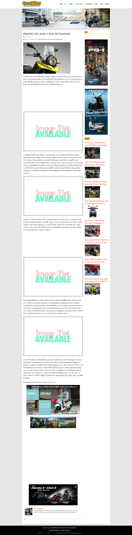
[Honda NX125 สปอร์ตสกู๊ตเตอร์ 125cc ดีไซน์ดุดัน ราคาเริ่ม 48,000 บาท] (92, 153)
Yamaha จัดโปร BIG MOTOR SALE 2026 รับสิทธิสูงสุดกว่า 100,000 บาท (95, 221)
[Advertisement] (51, 98)
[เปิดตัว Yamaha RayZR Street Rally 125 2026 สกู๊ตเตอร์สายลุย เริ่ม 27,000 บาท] (92, 211)
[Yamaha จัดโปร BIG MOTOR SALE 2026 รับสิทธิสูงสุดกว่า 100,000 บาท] (92, 231)
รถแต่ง (101, 4)
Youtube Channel (64, 530)
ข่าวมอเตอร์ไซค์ (33, 39)
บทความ (96, 4)
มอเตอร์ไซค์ (44, 533)
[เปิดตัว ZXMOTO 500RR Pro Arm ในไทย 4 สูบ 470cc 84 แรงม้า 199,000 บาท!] (92, 270)
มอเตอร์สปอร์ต (89, 4)
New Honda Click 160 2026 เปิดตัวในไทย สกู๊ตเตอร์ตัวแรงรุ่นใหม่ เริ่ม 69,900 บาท (96, 280)
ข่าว (65, 4)
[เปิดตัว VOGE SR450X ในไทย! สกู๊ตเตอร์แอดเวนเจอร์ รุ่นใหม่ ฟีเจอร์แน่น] (92, 172)
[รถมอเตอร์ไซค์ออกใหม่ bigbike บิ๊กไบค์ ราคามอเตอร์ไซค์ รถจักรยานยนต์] (31, 4)
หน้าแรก (26, 39)
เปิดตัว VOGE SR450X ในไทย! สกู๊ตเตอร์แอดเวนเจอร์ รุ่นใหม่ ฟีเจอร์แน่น (95, 163)
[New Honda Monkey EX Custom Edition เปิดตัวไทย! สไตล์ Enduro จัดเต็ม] (92, 192)
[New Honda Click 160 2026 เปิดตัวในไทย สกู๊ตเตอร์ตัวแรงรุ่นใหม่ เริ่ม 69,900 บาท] (92, 289)
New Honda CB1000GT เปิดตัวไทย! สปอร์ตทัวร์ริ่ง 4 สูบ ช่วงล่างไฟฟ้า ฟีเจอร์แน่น (97, 241)
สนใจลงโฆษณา (46, 527)
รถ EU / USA (79, 4)
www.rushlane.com (49, 382)
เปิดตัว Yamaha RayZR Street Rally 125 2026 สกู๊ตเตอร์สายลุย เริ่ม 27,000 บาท (97, 202)
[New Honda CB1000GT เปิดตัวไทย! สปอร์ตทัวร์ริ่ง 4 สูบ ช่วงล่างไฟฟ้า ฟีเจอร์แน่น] (92, 250)
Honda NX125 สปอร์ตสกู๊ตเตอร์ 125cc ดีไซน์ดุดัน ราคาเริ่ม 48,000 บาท (96, 144)
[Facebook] (24, 519)
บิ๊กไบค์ (52, 533)
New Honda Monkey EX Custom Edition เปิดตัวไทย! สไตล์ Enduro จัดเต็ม (96, 182)
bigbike (49, 533)
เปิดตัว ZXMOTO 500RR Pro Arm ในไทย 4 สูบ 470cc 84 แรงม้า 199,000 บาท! (96, 260)
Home (61, 4)
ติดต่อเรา (107, 4)
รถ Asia (71, 4)
